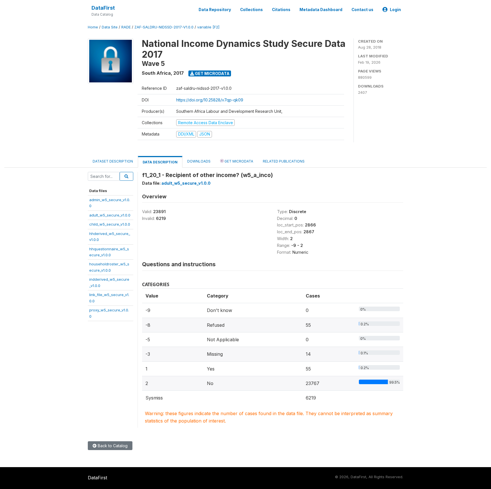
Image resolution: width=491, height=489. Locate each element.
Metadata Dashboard (320, 9)
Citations (281, 9)
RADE (126, 27)
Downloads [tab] (199, 161)
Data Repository (215, 9)
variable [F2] (208, 27)
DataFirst (103, 8)
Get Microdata (212, 73)
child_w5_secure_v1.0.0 (109, 224)
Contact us (362, 9)
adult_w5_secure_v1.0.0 (109, 215)
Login (395, 9)
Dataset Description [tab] (113, 161)
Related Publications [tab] (284, 161)
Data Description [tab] (160, 162)
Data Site (110, 27)
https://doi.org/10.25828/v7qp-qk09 (209, 99)
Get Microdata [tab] (238, 161)
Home (93, 27)
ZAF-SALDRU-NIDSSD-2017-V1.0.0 (164, 27)
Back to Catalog (112, 445)
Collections (251, 9)
